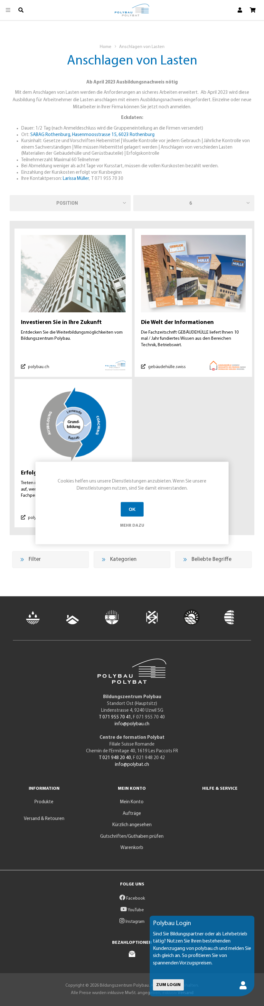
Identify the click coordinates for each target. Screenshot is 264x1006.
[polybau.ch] (73, 273)
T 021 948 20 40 (115, 758)
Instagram (135, 921)
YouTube (135, 910)
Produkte (43, 802)
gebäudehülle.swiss (166, 367)
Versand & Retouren (44, 818)
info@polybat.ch (132, 764)
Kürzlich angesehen (132, 825)
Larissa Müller (76, 178)
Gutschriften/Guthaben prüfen (132, 836)
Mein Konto (132, 802)
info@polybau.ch (132, 724)
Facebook (135, 898)
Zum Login (168, 984)
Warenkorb (131, 847)
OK (132, 509)
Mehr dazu (132, 525)
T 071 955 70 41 (115, 717)
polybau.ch (38, 367)
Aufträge (132, 813)
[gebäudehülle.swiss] (193, 273)
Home (105, 46)
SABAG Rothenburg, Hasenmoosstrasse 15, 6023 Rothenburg (92, 134)
